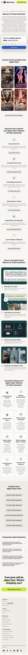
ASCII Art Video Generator (14, 520)
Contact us (5, 605)
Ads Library (5, 626)
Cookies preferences (7, 635)
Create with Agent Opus (14, 172)
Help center (5, 617)
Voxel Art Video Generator (14, 495)
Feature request (6, 610)
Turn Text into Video (14, 210)
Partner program (6, 620)
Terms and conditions (7, 631)
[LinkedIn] (17, 650)
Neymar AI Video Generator (18, 11)
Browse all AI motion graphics (14, 115)
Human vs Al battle (6, 624)
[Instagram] (21, 650)
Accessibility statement (8, 637)
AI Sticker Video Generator (14, 525)
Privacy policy (5, 633)
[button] (1, 2)
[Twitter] (10, 650)
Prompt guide (5, 622)
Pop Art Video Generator (14, 510)
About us (4, 601)
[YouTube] (3, 650)
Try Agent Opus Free (14, 191)
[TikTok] (7, 650)
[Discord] (14, 650)
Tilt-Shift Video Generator (14, 505)
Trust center (5, 639)
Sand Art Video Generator (14, 500)
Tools (3, 612)
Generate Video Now (14, 248)
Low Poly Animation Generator (14, 515)
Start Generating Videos (14, 229)
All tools (5, 11)
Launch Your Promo (14, 153)
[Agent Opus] (9, 2)
